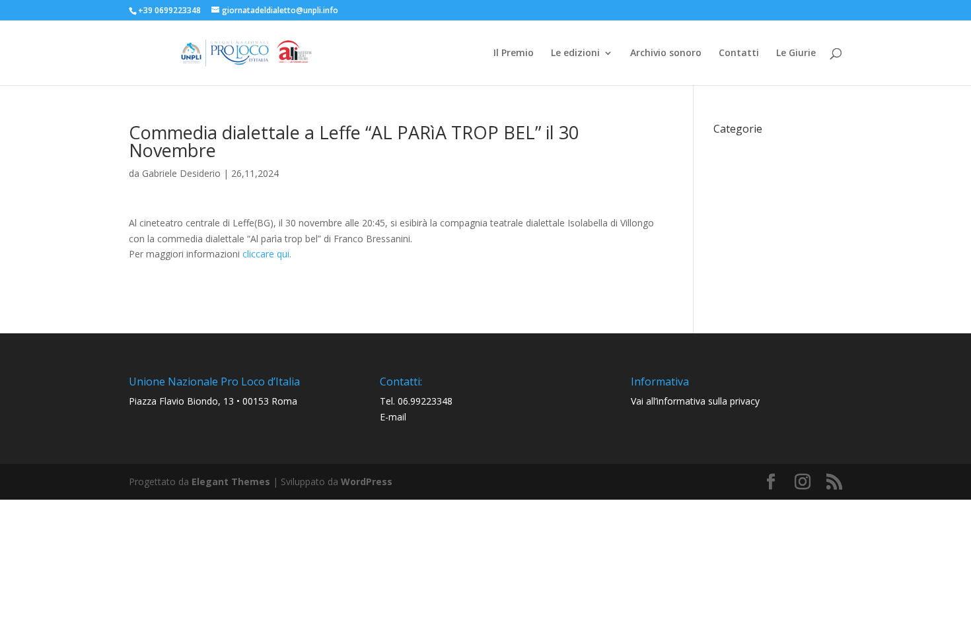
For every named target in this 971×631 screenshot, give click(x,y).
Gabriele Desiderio (181, 173)
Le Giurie (796, 53)
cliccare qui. (265, 254)
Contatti (739, 53)
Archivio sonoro (665, 53)
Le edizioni (575, 53)
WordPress (366, 481)
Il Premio (513, 53)
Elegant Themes (231, 481)
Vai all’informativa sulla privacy (695, 401)
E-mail (393, 417)
